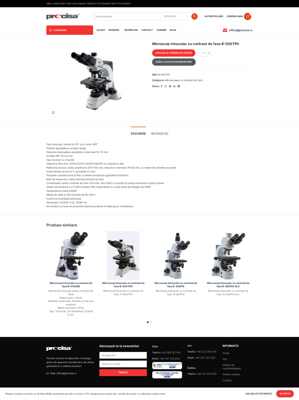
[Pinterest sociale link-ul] (170, 86)
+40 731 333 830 (205, 357)
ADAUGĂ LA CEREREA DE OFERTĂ (174, 52)
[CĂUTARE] (194, 16)
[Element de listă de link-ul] (70, 373)
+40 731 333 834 (170, 358)
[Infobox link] (238, 30)
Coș (225, 358)
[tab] (138, 132)
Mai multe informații (259, 393)
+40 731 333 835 (206, 373)
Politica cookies (231, 374)
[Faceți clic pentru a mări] (53, 112)
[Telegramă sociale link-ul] (178, 86)
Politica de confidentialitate (232, 366)
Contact (227, 380)
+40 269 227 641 (171, 352)
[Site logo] (63, 16)
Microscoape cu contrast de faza (183, 80)
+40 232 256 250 (206, 351)
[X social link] (165, 86)
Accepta (285, 393)
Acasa (226, 352)
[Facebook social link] (161, 86)
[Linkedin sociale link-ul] (174, 86)
